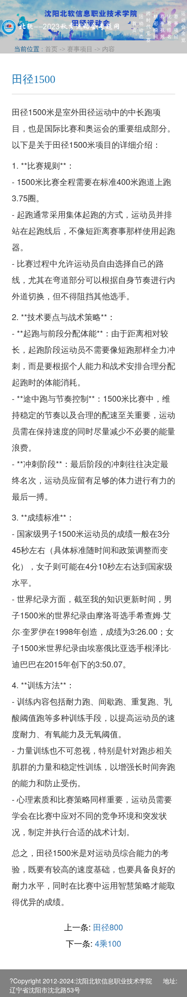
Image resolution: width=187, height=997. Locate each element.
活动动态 (141, 26)
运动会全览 (183, 26)
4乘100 (108, 943)
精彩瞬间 (155, 26)
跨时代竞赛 (148, 26)
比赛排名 (169, 26)
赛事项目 (176, 26)
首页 (134, 26)
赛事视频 (162, 26)
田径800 (108, 927)
